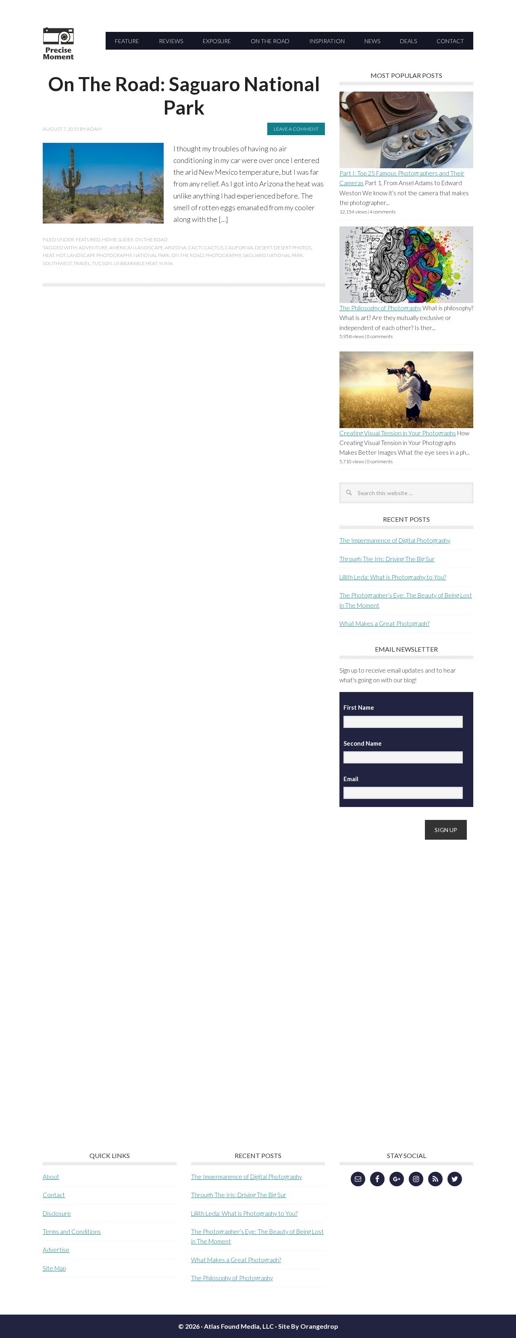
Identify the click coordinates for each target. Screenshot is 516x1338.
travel (81, 263)
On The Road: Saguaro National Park (184, 95)
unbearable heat (135, 263)
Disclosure (57, 1213)
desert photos (292, 248)
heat (48, 255)
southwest (57, 263)
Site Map (54, 1268)
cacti (195, 248)
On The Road (151, 239)
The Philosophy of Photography (380, 308)
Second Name (362, 743)
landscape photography (99, 255)
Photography (223, 255)
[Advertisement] (399, 974)
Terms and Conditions (72, 1231)
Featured (88, 239)
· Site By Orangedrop (306, 1326)
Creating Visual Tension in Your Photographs (397, 433)
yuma (166, 263)
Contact (54, 1194)
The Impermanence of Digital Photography (394, 540)
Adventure (93, 248)
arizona (175, 248)
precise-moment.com (97, 57)
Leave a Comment (296, 129)
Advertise (56, 1249)
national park (151, 255)
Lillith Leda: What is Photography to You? (392, 577)
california (239, 248)
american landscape (136, 248)
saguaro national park (273, 255)
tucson (102, 263)
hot (61, 255)
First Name (358, 707)
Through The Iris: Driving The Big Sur (387, 558)
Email (350, 778)
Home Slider (117, 239)
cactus (213, 248)
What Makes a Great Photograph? (384, 623)
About (51, 1176)
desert (263, 248)
